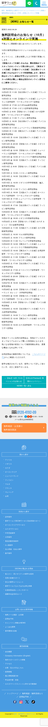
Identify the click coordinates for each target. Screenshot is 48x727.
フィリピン (9, 480)
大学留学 (8, 537)
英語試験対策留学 (12, 541)
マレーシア (9, 492)
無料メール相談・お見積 (14, 614)
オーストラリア (11, 472)
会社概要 (8, 651)
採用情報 (8, 671)
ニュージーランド (12, 476)
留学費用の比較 (11, 631)
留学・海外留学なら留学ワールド (25, 714)
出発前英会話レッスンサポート (17, 590)
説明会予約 (9, 618)
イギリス (8, 464)
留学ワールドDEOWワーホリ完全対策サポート (23, 521)
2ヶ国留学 (9, 545)
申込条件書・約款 (12, 680)
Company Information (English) (17, 655)
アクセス (8, 663)
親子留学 (8, 553)
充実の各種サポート (12, 578)
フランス (8, 488)
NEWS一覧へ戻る (24, 385)
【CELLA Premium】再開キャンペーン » (34, 380)
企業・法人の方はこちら (14, 667)
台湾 (6, 496)
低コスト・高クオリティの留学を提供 (19, 574)
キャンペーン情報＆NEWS (15, 622)
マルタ (7, 484)
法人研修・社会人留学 (13, 549)
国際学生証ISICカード (13, 594)
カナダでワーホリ (12, 529)
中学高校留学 (10, 533)
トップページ (12, 693)
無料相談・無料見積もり (32, 693)
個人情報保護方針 (12, 675)
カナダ (7, 468)
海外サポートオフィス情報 (15, 659)
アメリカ (8, 459)
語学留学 (8, 517)
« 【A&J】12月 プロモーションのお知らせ (14, 380)
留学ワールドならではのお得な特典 (18, 586)
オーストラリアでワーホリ (15, 525)
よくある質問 (10, 627)
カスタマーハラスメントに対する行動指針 (21, 684)
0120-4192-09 (26, 412)
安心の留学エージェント (14, 582)
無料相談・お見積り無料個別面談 (13, 427)
